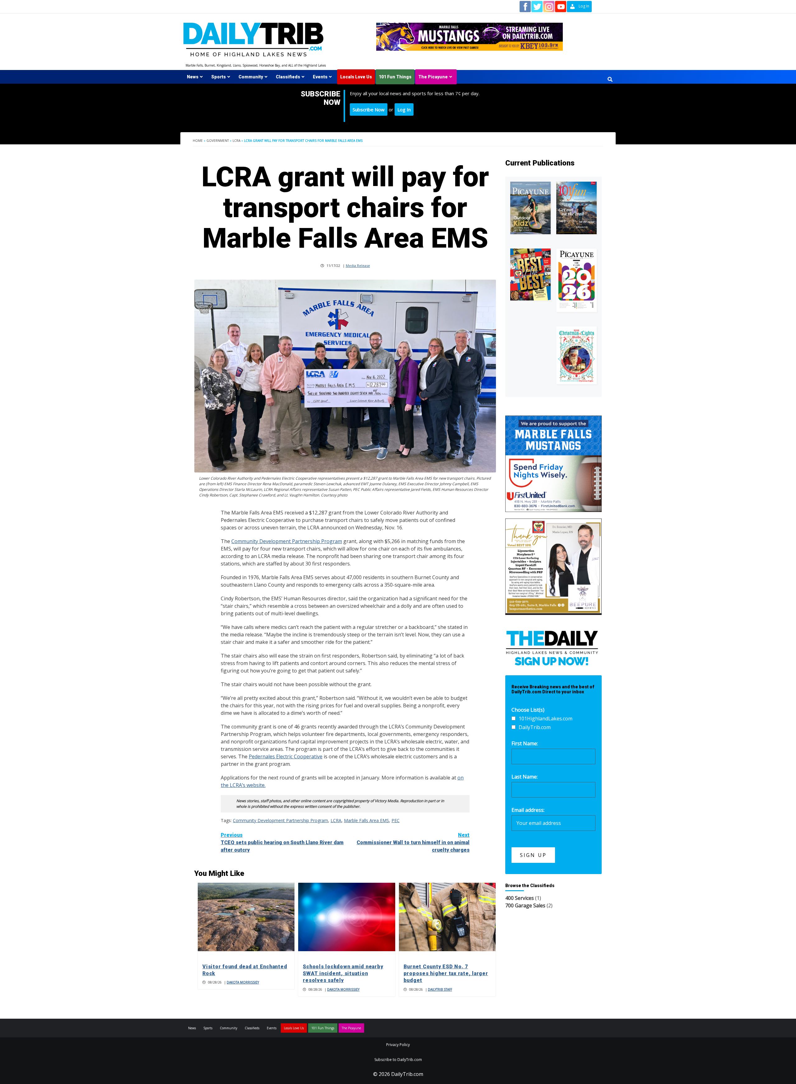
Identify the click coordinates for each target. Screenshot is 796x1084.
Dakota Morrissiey (243, 982)
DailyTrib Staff (440, 989)
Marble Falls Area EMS (366, 820)
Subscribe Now (369, 109)
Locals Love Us (356, 76)
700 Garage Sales (525, 905)
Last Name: (524, 776)
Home (198, 140)
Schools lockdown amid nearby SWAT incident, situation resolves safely (343, 974)
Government (217, 140)
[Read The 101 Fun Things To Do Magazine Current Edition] (576, 208)
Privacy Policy (398, 1044)
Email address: (527, 810)
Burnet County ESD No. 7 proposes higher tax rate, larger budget (446, 974)
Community (250, 76)
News (192, 76)
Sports (218, 76)
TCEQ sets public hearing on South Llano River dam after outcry (282, 842)
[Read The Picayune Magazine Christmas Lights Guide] (576, 355)
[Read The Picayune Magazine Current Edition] (530, 208)
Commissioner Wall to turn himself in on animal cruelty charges (413, 842)
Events (320, 76)
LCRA (236, 140)
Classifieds (288, 76)
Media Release (358, 265)
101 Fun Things (395, 76)
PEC (395, 820)
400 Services (519, 898)
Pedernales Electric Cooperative (285, 756)
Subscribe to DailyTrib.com (398, 1059)
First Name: (524, 743)
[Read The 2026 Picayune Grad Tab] (576, 280)
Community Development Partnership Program (286, 541)
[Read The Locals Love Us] (530, 274)
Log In (404, 109)
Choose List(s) (527, 709)
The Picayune (433, 76)
